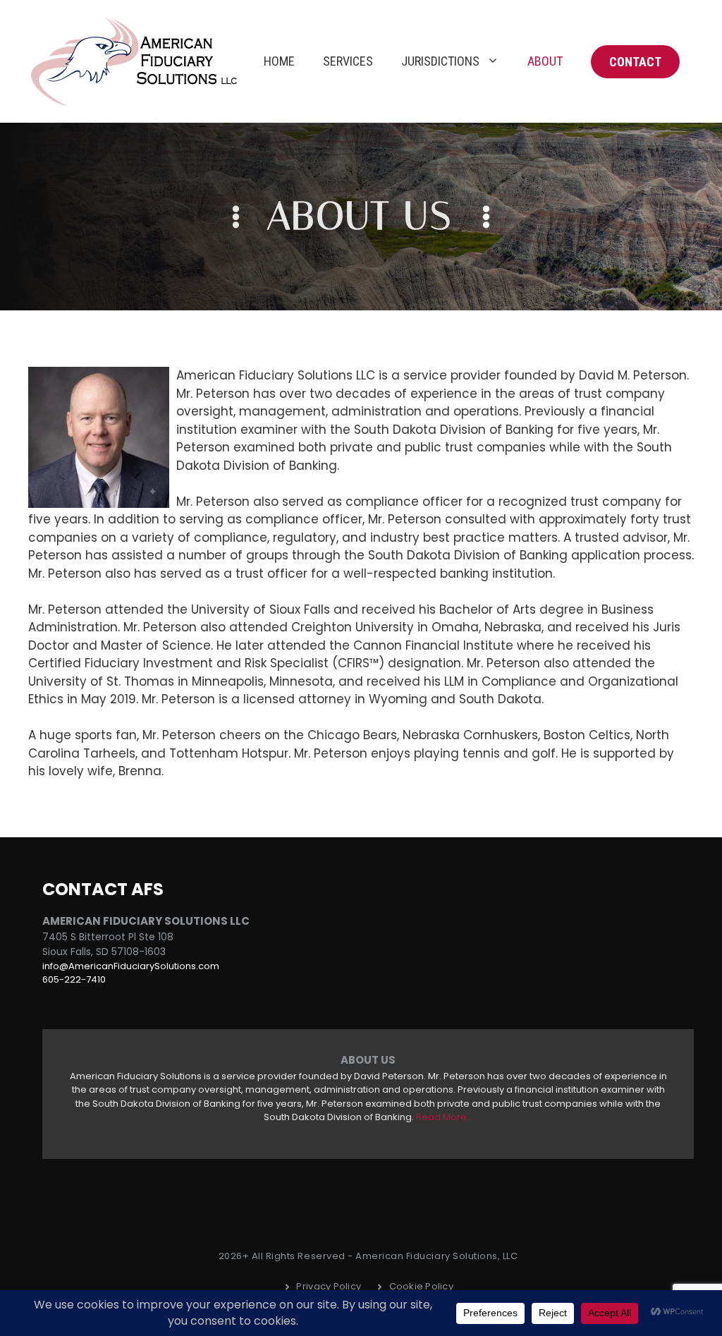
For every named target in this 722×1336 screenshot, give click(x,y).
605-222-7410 (74, 979)
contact (635, 61)
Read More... (444, 1117)
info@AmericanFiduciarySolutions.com (130, 966)
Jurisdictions (440, 61)
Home (279, 61)
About (545, 61)
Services (348, 61)
